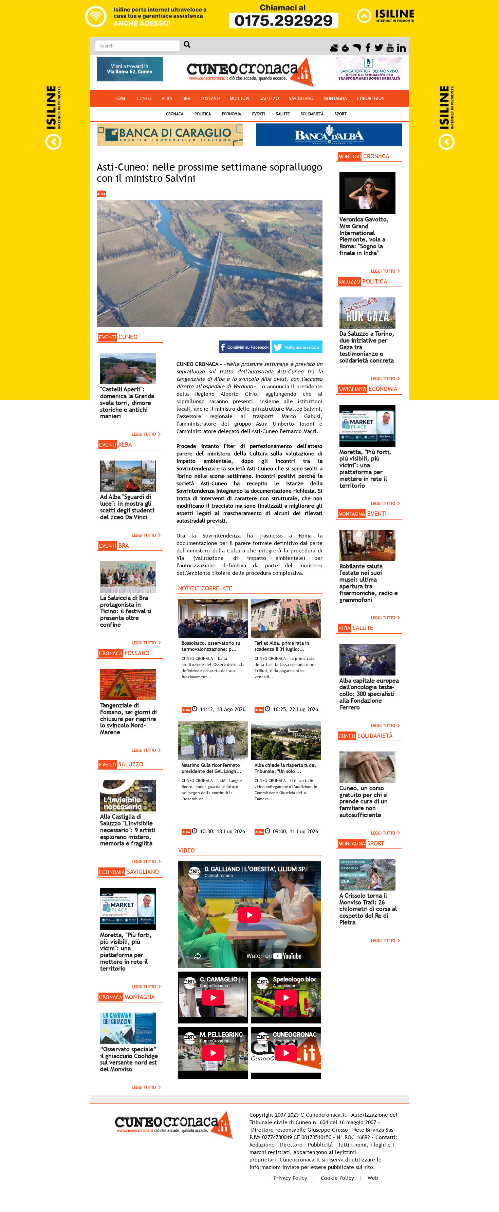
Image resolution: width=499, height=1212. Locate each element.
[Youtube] (390, 46)
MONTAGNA (335, 98)
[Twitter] (379, 46)
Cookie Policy (337, 1177)
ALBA (167, 98)
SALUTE (283, 114)
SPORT (341, 114)
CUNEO (144, 98)
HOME (120, 98)
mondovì (240, 98)
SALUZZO (269, 98)
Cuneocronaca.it (326, 1114)
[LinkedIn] (401, 46)
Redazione (262, 1144)
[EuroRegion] (356, 46)
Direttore (291, 1144)
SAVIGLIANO (301, 98)
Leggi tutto (144, 434)
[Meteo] (334, 46)
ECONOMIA (231, 114)
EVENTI (258, 114)
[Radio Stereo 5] (345, 46)
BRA (186, 98)
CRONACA (174, 114)
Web (373, 1177)
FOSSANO (210, 98)
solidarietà (312, 114)
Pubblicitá (320, 1144)
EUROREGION (371, 98)
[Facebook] (368, 46)
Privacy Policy (290, 1177)
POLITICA (203, 114)
